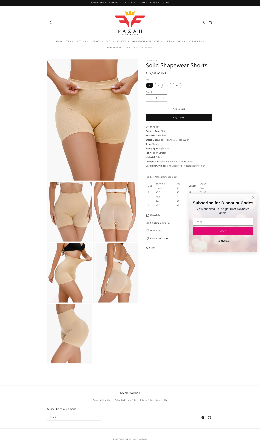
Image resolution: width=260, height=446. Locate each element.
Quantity (149, 92)
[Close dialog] (253, 197)
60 (177, 196)
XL (177, 85)
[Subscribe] (98, 417)
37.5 (158, 201)
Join (223, 231)
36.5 (158, 196)
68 (177, 205)
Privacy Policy (146, 400)
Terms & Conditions (102, 400)
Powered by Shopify (139, 439)
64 (177, 201)
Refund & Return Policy (126, 400)
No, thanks (223, 241)
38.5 (158, 205)
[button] (50, 22)
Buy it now (179, 117)
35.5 (158, 192)
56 (177, 192)
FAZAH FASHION (125, 439)
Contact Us (161, 400)
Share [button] (152, 247)
